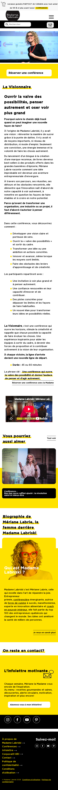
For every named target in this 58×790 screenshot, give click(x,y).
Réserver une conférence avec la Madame (33, 383)
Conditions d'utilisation (31, 779)
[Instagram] (7, 719)
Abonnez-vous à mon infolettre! (26, 705)
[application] (29, 409)
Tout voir (51, 438)
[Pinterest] (36, 719)
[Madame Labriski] (12, 16)
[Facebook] (17, 719)
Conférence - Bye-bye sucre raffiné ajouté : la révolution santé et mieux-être (25, 493)
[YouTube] (26, 719)
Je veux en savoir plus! (44, 632)
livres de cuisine (17, 603)
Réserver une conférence (26, 73)
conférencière (21, 600)
